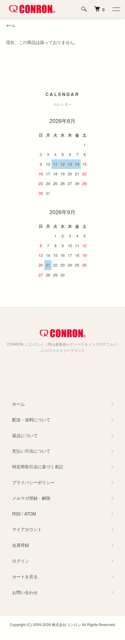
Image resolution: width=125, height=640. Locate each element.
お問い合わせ (25, 592)
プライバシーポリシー (33, 482)
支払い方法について (31, 451)
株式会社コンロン (66, 624)
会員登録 (20, 545)
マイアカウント (27, 529)
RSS (16, 514)
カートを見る (25, 576)
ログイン (20, 561)
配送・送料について (31, 419)
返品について (25, 435)
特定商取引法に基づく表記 (37, 466)
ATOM (30, 514)
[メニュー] (116, 9)
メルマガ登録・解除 (31, 498)
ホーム (10, 25)
